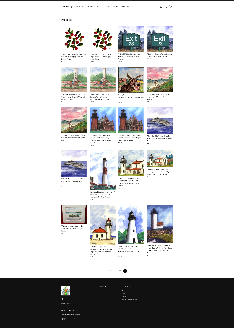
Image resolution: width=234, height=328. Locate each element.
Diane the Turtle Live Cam (123, 6)
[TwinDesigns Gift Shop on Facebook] (62, 299)
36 (120, 271)
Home (90, 6)
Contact (107, 6)
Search (101, 290)
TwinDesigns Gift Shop (72, 6)
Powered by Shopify (66, 303)
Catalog (98, 6)
